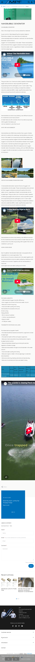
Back (4, 6)
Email (13, 537)
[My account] (31, 2)
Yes (8, 659)
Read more (6, 505)
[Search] (28, 2)
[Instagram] (16, 626)
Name (3, 529)
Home (7, 6)
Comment (4, 545)
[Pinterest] (19, 626)
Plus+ (25, 653)
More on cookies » (26, 659)
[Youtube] (22, 626)
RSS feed (29, 653)
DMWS (21, 653)
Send (31, 566)
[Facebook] (13, 626)
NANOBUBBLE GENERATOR (17, 6)
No (16, 659)
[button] (16, 598)
